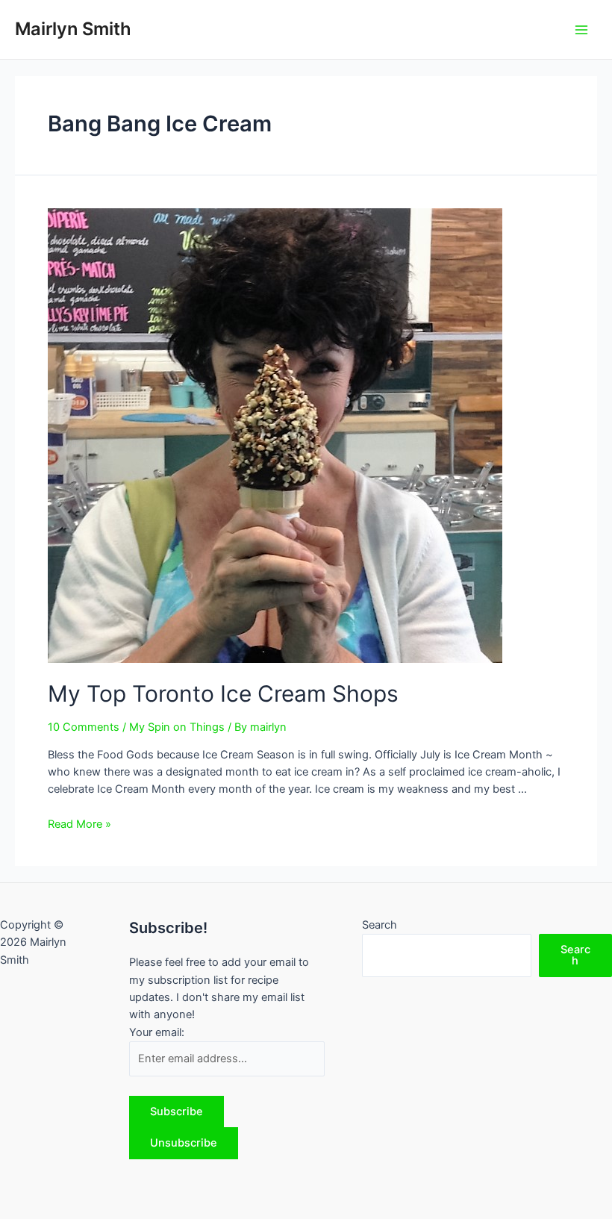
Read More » (79, 824)
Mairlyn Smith (73, 29)
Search (379, 925)
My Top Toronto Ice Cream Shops (223, 693)
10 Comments (83, 727)
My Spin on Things (177, 727)
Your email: (156, 1032)
